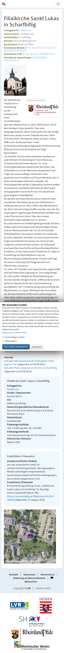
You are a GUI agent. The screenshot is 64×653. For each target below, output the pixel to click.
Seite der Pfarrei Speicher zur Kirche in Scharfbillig (30, 368)
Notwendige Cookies (15, 337)
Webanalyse (11, 341)
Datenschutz (48, 574)
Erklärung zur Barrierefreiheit (29, 578)
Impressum (29, 574)
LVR (29, 588)
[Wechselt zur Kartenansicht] (32, 536)
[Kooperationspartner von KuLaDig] (43, 109)
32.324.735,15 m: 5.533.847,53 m (38, 54)
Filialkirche (25, 30)
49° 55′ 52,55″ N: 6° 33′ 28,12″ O (40, 48)
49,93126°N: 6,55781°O (15, 50)
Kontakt (13, 574)
